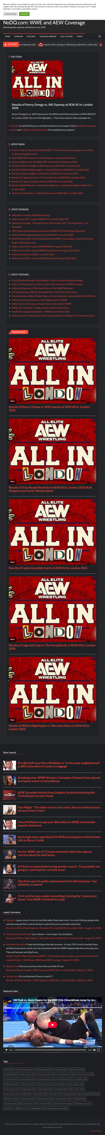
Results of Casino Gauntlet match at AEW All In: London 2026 (42, 181)
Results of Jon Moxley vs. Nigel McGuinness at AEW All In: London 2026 (47, 193)
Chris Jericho (85, 1074)
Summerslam (63, 1099)
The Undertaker (12, 1103)
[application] (52, 1025)
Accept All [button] (24, 14)
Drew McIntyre (46, 1079)
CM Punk (10, 1079)
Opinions (18, 36)
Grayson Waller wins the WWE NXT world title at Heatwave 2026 (44, 161)
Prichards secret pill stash (19, 934)
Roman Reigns (73, 1094)
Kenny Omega (75, 1084)
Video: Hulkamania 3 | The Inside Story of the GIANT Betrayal (42, 288)
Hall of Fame (66, 36)
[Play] (6, 1050)
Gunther (81, 1079)
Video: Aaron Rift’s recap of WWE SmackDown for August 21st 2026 (46, 250)
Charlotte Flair (67, 1074)
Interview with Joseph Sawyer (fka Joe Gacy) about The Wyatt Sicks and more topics (53, 315)
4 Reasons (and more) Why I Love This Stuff (33, 254)
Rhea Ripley (41, 1094)
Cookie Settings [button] (10, 14)
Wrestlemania (83, 1103)
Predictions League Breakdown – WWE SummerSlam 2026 (41, 311)
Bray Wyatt (11, 1074)
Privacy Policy (96, 1131)
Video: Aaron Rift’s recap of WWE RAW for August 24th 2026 (42, 246)
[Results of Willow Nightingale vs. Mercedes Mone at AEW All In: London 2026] (64, 44)
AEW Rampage (44, 1069)
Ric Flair (56, 1094)
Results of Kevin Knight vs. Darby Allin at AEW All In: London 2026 (45, 173)
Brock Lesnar (28, 1074)
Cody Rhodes (27, 1079)
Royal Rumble (91, 1094)
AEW (8, 1069)
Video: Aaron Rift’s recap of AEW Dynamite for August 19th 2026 (44, 258)
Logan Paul (28, 1089)
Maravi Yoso (12, 966)
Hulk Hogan (11, 1084)
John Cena (58, 1084)
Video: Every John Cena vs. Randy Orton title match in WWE (41, 303)
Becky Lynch (77, 1069)
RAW (26, 1094)
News (7, 36)
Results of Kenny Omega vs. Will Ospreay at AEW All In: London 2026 (32, 44)
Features (31, 36)
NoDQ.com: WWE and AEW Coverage (44, 22)
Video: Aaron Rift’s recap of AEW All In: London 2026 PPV (40, 219)
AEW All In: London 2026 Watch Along (31, 215)
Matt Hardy (45, 1089)
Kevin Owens (11, 1089)
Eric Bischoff (65, 1079)
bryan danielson (47, 1074)
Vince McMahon (63, 1103)
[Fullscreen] (98, 1050)
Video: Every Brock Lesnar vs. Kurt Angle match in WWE (39, 300)
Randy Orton (11, 1094)
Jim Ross (43, 1084)
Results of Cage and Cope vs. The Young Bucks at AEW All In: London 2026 (48, 177)
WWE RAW (38, 1108)
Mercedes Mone (64, 1089)
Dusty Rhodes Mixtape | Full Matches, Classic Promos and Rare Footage (47, 280)
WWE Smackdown (57, 1108)
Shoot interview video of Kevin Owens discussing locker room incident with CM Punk (54, 296)
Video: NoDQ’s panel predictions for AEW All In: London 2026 (42, 234)
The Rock (79, 1099)
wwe (8, 1108)
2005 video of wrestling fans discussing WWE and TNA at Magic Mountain (48, 230)
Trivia (79, 36)
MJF (80, 1089)
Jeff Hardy (27, 1084)
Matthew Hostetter (16, 944)
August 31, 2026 (93, 928)
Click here (14, 125)
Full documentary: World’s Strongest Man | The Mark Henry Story (44, 292)
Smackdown (28, 1099)
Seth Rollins (11, 1099)
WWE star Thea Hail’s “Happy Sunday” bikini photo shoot (40, 307)
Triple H (45, 1103)
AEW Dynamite (24, 1069)
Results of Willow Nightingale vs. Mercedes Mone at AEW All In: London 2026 (50, 169)
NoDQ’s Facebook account (34, 129)
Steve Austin (45, 1099)
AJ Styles (61, 1069)
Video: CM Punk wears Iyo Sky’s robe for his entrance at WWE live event (47, 284)
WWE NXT (22, 1108)
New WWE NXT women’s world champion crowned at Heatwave (44, 157)
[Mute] (94, 1050)
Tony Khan (30, 1103)
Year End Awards (47, 36)
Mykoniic (10, 920)
